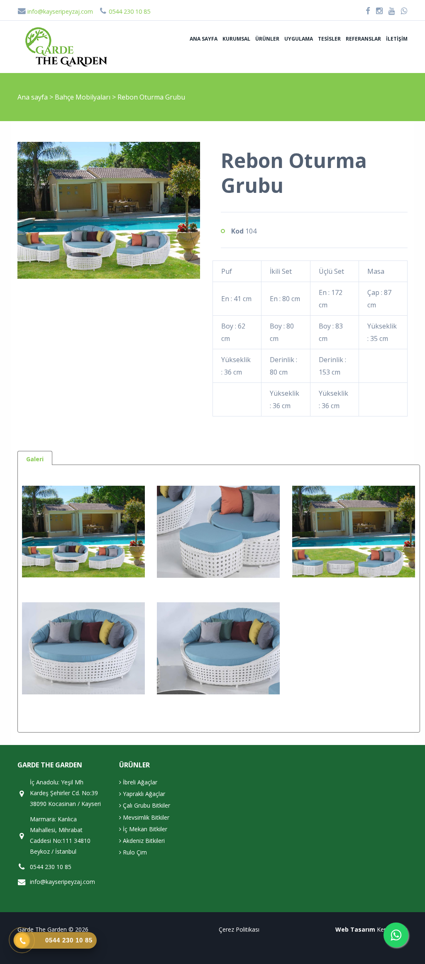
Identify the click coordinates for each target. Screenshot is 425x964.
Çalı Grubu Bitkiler (145, 805)
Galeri (35, 459)
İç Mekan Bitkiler (144, 829)
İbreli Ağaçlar (139, 782)
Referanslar (363, 38)
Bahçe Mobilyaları (83, 97)
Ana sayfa (203, 38)
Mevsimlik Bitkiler (145, 817)
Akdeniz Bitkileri (143, 841)
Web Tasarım (355, 929)
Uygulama (298, 38)
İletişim (397, 38)
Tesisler (329, 38)
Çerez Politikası (239, 929)
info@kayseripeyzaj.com (59, 11)
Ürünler (267, 38)
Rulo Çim (134, 852)
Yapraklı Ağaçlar (143, 794)
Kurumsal (236, 38)
